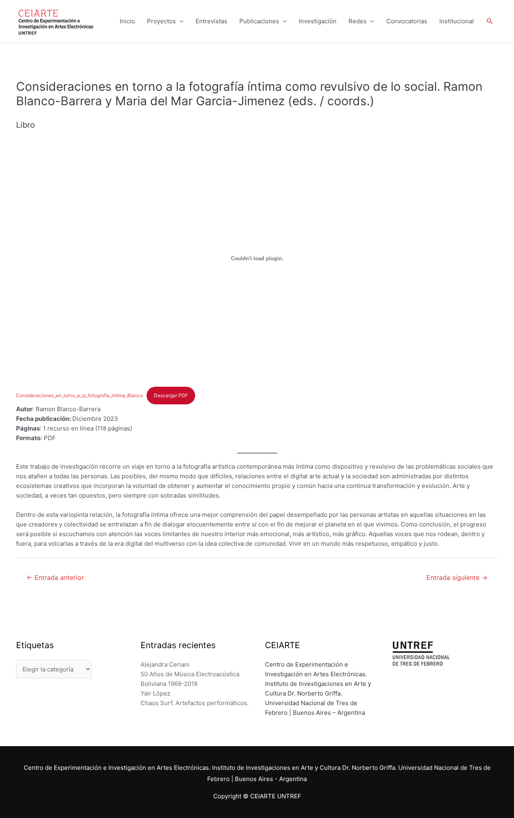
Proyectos (161, 21)
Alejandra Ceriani (165, 664)
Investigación (318, 21)
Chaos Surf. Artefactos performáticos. (195, 703)
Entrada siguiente (456, 577)
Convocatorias (406, 21)
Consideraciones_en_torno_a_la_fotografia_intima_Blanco (79, 395)
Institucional (456, 21)
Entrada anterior (55, 577)
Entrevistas (211, 21)
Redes (358, 21)
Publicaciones (259, 21)
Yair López (155, 693)
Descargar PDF (171, 395)
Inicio (127, 21)
